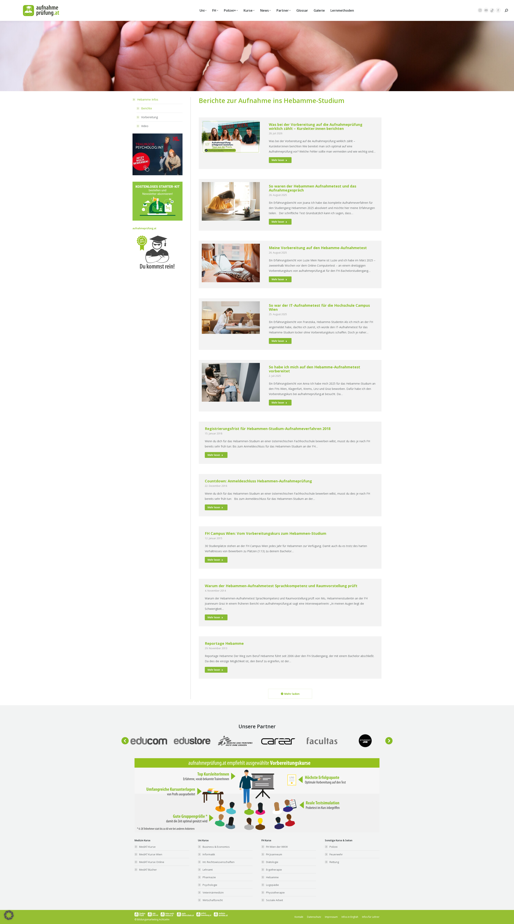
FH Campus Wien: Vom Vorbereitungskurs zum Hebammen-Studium (265, 533)
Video (144, 126)
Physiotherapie (275, 892)
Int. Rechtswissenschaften (219, 862)
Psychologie (210, 885)
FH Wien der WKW (277, 847)
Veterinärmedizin (213, 892)
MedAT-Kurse (147, 847)
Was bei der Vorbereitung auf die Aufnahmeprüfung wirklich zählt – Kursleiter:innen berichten (315, 126)
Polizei (333, 847)
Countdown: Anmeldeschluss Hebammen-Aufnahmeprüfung (258, 481)
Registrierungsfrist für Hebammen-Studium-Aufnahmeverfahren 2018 (267, 428)
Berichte (146, 108)
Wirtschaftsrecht (213, 900)
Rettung (334, 862)
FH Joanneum (274, 854)
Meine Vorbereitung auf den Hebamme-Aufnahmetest (318, 247)
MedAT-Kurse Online (151, 862)
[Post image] (148, 740)
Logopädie (272, 885)
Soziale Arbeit (274, 900)
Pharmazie (209, 877)
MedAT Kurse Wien (150, 854)
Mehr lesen (278, 160)
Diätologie (272, 862)
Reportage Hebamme (224, 643)
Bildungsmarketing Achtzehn (153, 919)
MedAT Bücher (148, 869)
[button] (125, 740)
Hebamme (272, 877)
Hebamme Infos (147, 99)
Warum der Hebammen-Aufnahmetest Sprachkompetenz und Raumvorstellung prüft (281, 585)
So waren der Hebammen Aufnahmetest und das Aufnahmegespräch (312, 188)
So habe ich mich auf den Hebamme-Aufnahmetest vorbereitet (314, 369)
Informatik (209, 854)
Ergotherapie (274, 869)
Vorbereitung (149, 117)
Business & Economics (216, 847)
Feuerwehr (336, 854)
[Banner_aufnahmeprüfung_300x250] (158, 174)
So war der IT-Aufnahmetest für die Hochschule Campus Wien (319, 307)
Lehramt (208, 869)
